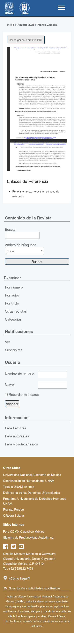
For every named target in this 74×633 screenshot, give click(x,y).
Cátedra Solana (13, 515)
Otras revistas (16, 311)
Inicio (10, 25)
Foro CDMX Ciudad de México (23, 531)
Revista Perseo (13, 509)
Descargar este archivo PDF (26, 40)
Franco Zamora (47, 25)
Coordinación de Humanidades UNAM (28, 480)
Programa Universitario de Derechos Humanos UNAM (34, 500)
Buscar (10, 229)
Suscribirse (13, 349)
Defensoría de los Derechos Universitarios (31, 492)
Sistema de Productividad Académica (28, 537)
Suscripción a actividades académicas (34, 588)
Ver (7, 341)
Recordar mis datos (24, 394)
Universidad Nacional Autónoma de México (32, 474)
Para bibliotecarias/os (21, 443)
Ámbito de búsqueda (20, 244)
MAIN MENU (61, 8)
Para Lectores (15, 427)
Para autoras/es (17, 435)
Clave (9, 384)
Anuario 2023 (25, 25)
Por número (14, 287)
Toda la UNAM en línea (18, 486)
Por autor (12, 295)
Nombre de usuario (19, 373)
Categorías (13, 319)
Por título (12, 303)
